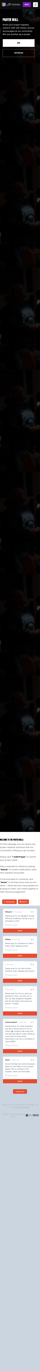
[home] (11, 4)
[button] (35, 4)
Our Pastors (18, 53)
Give (18, 43)
